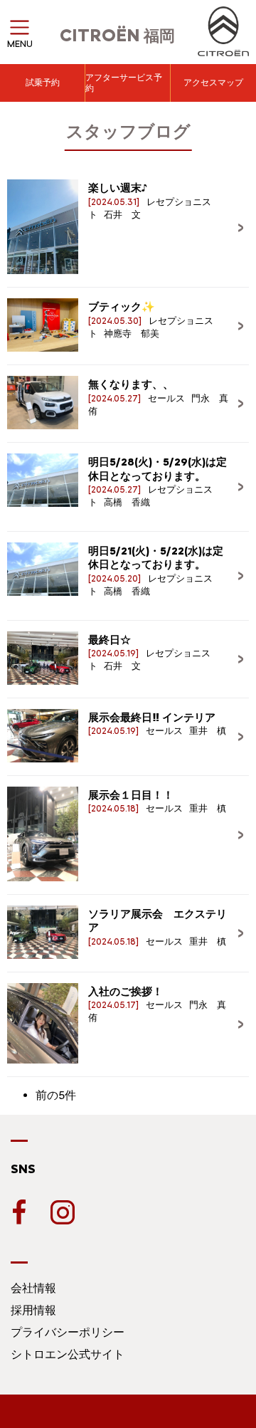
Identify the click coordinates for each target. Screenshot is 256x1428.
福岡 (117, 36)
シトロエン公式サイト (67, 1354)
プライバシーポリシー (67, 1332)
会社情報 (33, 1288)
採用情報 (33, 1310)
